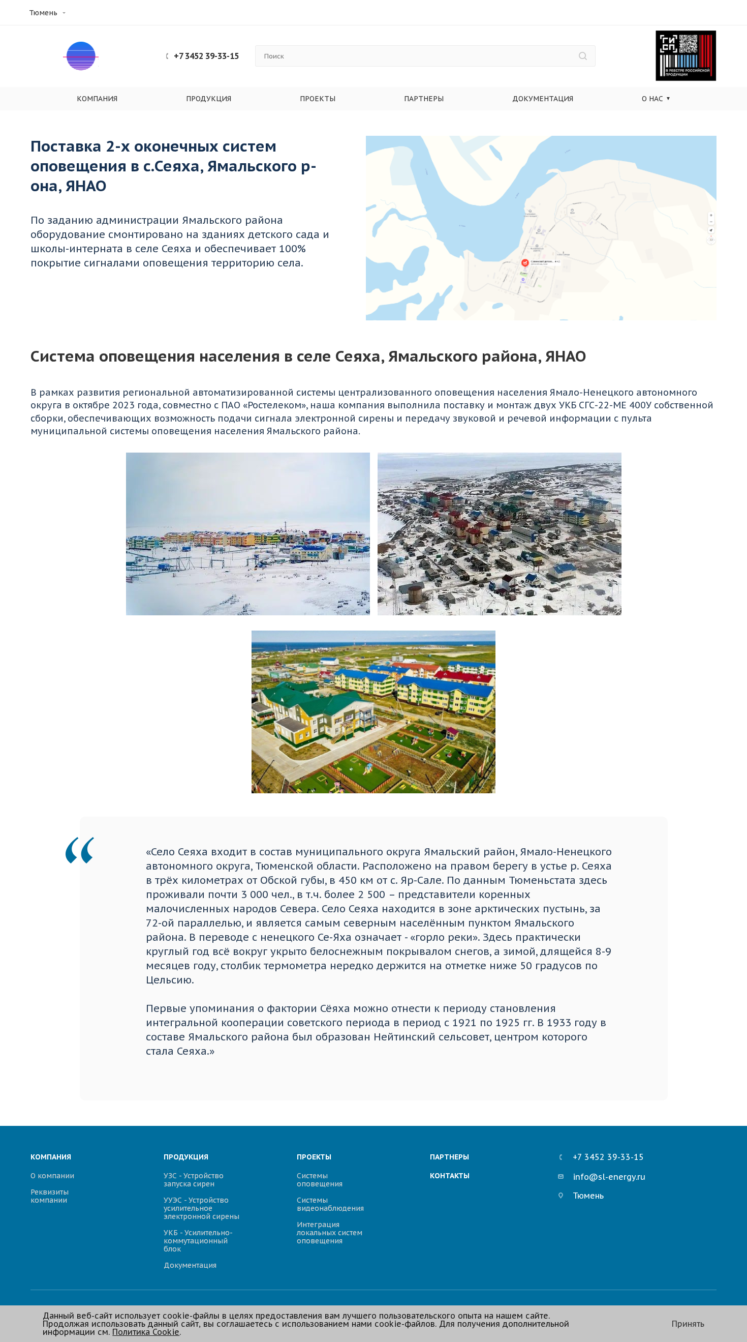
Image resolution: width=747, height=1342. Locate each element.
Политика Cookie (145, 1332)
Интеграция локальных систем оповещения (329, 1232)
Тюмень (43, 12)
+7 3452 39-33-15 (206, 56)
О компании (52, 1176)
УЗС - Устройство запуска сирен (194, 1180)
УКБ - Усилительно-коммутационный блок (198, 1241)
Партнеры (424, 98)
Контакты (450, 1176)
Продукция (208, 98)
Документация (542, 98)
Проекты (317, 98)
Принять (688, 1324)
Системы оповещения (320, 1180)
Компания (97, 98)
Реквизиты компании (49, 1196)
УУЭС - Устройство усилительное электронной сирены (201, 1208)
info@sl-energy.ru (609, 1177)
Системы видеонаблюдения (330, 1204)
